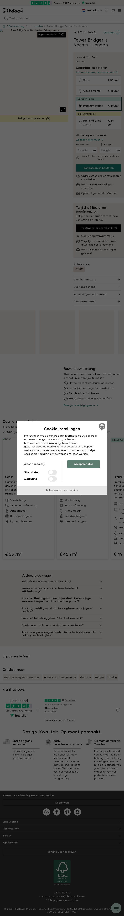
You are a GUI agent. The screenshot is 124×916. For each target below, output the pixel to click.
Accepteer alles (83, 463)
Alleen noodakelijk (34, 463)
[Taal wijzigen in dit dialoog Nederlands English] (101, 426)
